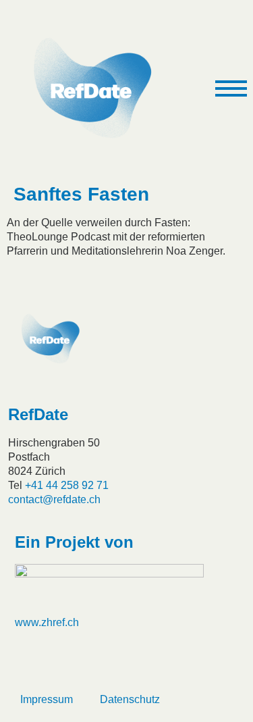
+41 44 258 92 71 (67, 485)
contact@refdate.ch (54, 499)
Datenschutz (130, 699)
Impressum (46, 699)
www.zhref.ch (47, 622)
